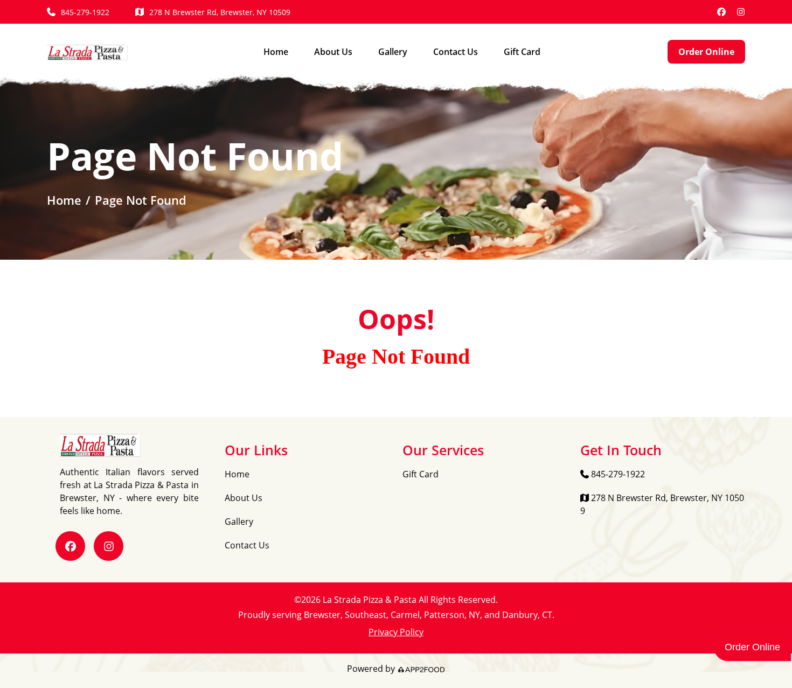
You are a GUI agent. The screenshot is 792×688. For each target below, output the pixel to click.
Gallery (392, 52)
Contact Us (455, 52)
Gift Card (522, 52)
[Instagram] (741, 12)
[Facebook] (721, 12)
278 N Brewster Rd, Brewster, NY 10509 (219, 12)
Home (275, 52)
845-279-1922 (85, 12)
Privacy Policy (396, 632)
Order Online (706, 52)
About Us (333, 52)
